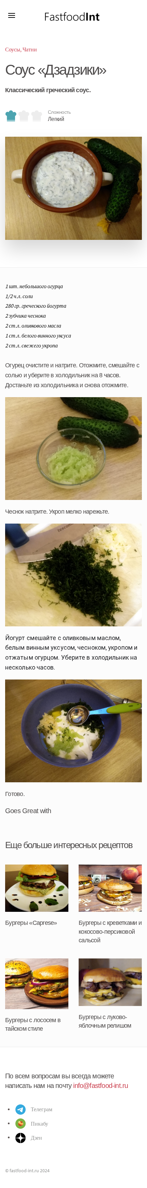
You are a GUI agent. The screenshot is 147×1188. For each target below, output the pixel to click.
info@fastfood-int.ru (100, 1085)
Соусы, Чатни (21, 49)
